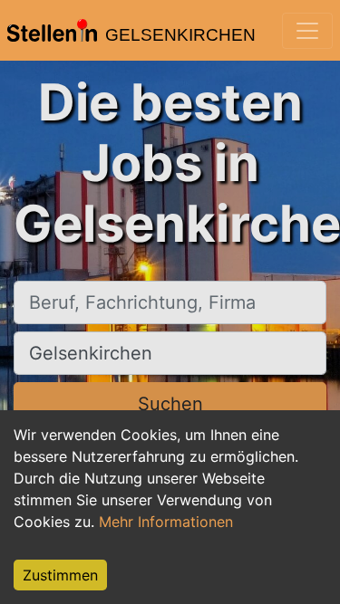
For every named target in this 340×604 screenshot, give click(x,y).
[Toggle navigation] (307, 31)
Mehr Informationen (166, 522)
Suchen (170, 404)
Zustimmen (60, 575)
